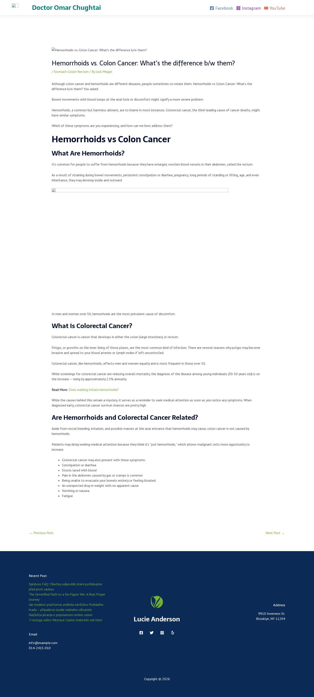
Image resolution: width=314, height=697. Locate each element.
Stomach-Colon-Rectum (71, 71)
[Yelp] (173, 633)
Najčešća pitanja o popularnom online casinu (60, 615)
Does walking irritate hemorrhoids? (94, 389)
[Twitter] (152, 633)
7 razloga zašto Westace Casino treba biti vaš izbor (65, 620)
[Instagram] (162, 633)
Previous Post (41, 533)
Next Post (275, 533)
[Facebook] (141, 633)
